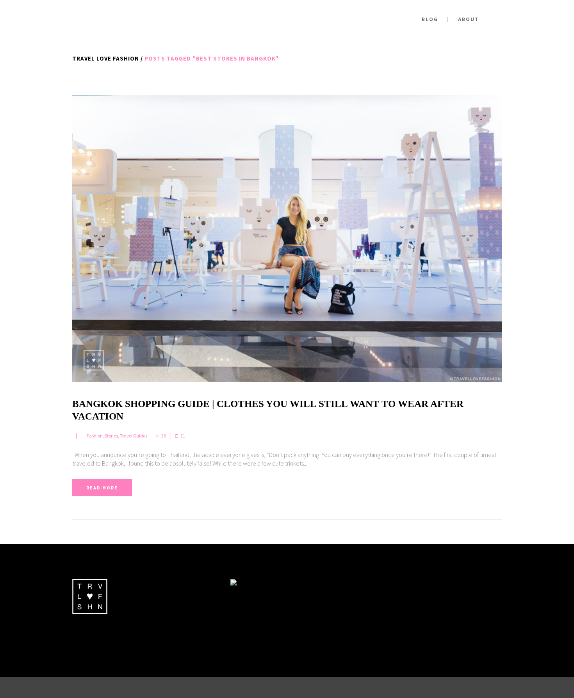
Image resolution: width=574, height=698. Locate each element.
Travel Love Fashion (105, 58)
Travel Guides (133, 436)
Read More (102, 488)
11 (182, 436)
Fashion (95, 436)
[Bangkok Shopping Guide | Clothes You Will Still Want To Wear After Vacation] (287, 238)
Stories (111, 436)
